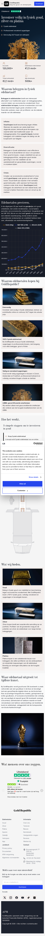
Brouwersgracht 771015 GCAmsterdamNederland (33, 852)
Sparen (4, 832)
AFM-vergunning (8, 854)
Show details (33, 477)
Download (39, 4)
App (3, 841)
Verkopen (5, 838)
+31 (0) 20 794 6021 (33, 858)
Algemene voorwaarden (10, 857)
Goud (4, 823)
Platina (4, 829)
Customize (21, 490)
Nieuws (25, 829)
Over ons (26, 823)
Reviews (26, 838)
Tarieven (26, 826)
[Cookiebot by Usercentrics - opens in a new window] (33, 443)
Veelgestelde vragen (30, 835)
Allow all (22, 484)
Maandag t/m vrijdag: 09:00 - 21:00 (33, 862)
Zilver (4, 826)
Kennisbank (27, 832)
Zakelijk (5, 835)
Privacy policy (7, 848)
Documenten (6, 851)
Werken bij (27, 841)
